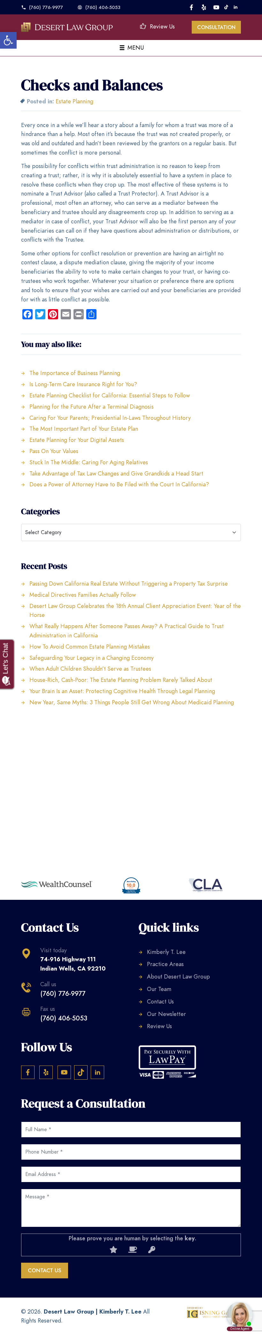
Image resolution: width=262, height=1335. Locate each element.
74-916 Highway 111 (72, 963)
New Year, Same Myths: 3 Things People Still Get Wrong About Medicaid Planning (131, 702)
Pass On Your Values (53, 451)
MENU (135, 48)
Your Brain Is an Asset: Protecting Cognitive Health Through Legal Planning (122, 691)
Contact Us (160, 1001)
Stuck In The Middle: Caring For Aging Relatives (88, 462)
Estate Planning (74, 101)
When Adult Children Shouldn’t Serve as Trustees (90, 669)
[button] (8, 40)
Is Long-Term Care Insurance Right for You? (83, 384)
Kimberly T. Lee (166, 952)
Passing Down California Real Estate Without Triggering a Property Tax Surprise (128, 584)
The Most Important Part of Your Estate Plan (83, 429)
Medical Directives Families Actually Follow (82, 595)
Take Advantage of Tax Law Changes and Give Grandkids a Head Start (116, 473)
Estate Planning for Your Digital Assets (76, 440)
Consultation (216, 27)
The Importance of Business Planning (74, 373)
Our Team (159, 989)
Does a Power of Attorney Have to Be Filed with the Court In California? (119, 484)
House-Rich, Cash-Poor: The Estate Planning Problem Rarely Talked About (120, 680)
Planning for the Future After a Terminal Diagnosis (91, 407)
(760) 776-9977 (46, 7)
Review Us (162, 26)
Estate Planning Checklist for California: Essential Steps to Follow (109, 395)
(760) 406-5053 (102, 7)
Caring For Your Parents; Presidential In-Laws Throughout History (110, 418)
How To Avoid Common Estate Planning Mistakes (89, 647)
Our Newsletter (166, 1014)
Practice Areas (165, 964)
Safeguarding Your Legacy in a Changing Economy (91, 658)
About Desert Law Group (178, 976)
